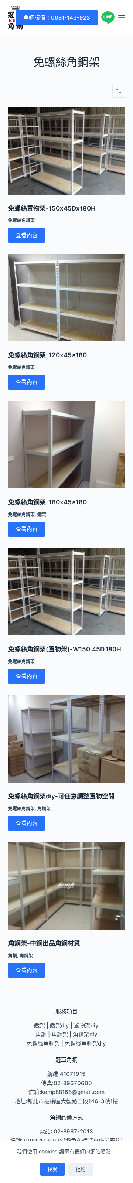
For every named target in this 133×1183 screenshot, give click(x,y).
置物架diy (86, 1025)
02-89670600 (73, 1083)
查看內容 (27, 235)
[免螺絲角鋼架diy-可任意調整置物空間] (66, 739)
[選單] (121, 17)
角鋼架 (44, 808)
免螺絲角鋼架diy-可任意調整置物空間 (61, 796)
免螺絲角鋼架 (21, 220)
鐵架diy (59, 1025)
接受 (52, 1169)
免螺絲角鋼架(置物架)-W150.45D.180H (64, 649)
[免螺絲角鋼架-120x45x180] (66, 298)
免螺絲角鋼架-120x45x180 (47, 355)
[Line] (108, 17)
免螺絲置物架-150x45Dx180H (52, 208)
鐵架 (41, 514)
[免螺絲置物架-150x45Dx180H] (66, 151)
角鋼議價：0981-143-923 (56, 17)
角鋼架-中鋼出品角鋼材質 (44, 943)
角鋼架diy (85, 1034)
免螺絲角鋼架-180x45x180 (47, 502)
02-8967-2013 (73, 1131)
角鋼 (12, 955)
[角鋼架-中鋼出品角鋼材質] (66, 886)
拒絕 (80, 1169)
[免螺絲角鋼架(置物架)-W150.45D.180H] (66, 592)
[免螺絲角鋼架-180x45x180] (66, 445)
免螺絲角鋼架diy (85, 1043)
